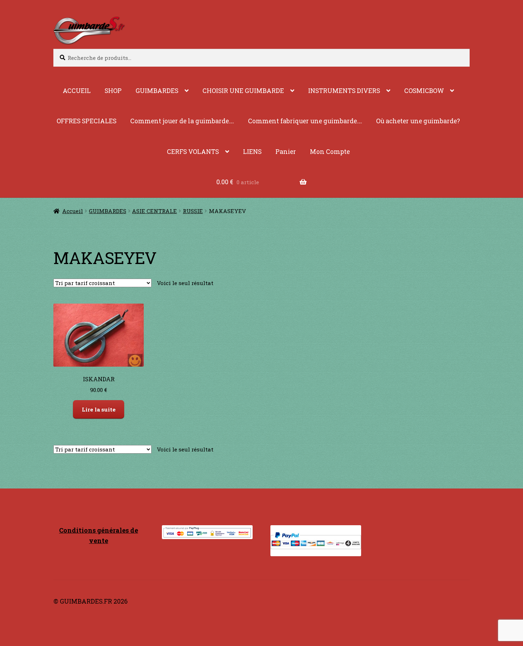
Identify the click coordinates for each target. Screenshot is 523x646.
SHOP (113, 91)
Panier (285, 152)
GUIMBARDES (157, 91)
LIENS (252, 152)
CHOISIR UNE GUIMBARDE (243, 91)
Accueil (72, 211)
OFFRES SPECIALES (86, 121)
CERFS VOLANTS (193, 152)
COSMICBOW (424, 91)
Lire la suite (99, 409)
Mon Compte (330, 152)
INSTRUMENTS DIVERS (344, 91)
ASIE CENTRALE (154, 211)
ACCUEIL (77, 91)
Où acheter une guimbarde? (418, 121)
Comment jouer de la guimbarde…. (182, 121)
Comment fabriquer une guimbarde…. (305, 121)
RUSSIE (193, 211)
